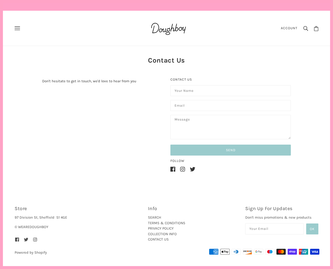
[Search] (305, 28)
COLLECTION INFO (162, 234)
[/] (168, 28)
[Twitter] (192, 169)
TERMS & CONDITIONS (166, 223)
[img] (17, 239)
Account (289, 28)
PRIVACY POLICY (161, 228)
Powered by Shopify (31, 252)
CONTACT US (158, 239)
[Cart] (316, 28)
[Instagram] (182, 169)
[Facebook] (172, 169)
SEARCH (154, 217)
